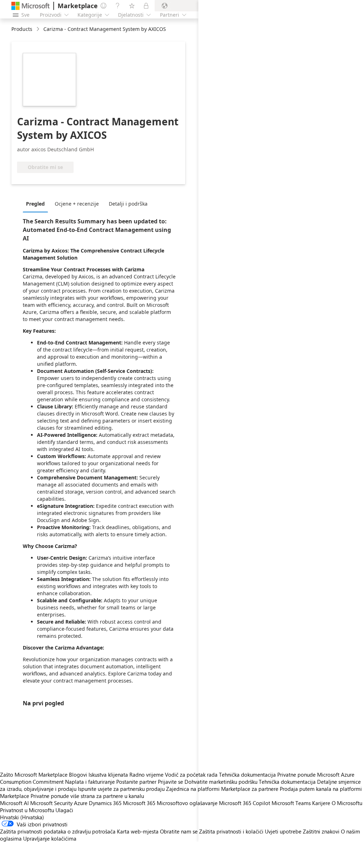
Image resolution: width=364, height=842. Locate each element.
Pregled (35, 203)
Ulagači (64, 810)
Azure (80, 802)
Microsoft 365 (139, 802)
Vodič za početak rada (191, 774)
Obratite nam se (179, 831)
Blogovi (78, 774)
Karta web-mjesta (138, 831)
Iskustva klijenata (108, 774)
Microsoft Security (51, 802)
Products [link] (21, 29)
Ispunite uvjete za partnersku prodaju (121, 788)
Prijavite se (170, 781)
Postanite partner (136, 781)
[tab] (37, 203)
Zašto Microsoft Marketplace (34, 774)
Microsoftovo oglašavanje (187, 802)
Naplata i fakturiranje (90, 781)
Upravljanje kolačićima (49, 838)
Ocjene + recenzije (77, 203)
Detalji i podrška (128, 203)
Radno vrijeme (146, 774)
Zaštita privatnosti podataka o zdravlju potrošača (58, 831)
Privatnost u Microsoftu (27, 810)
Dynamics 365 (105, 802)
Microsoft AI (14, 802)
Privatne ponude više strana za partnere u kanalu (87, 795)
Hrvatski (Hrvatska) (22, 817)
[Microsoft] (30, 6)
